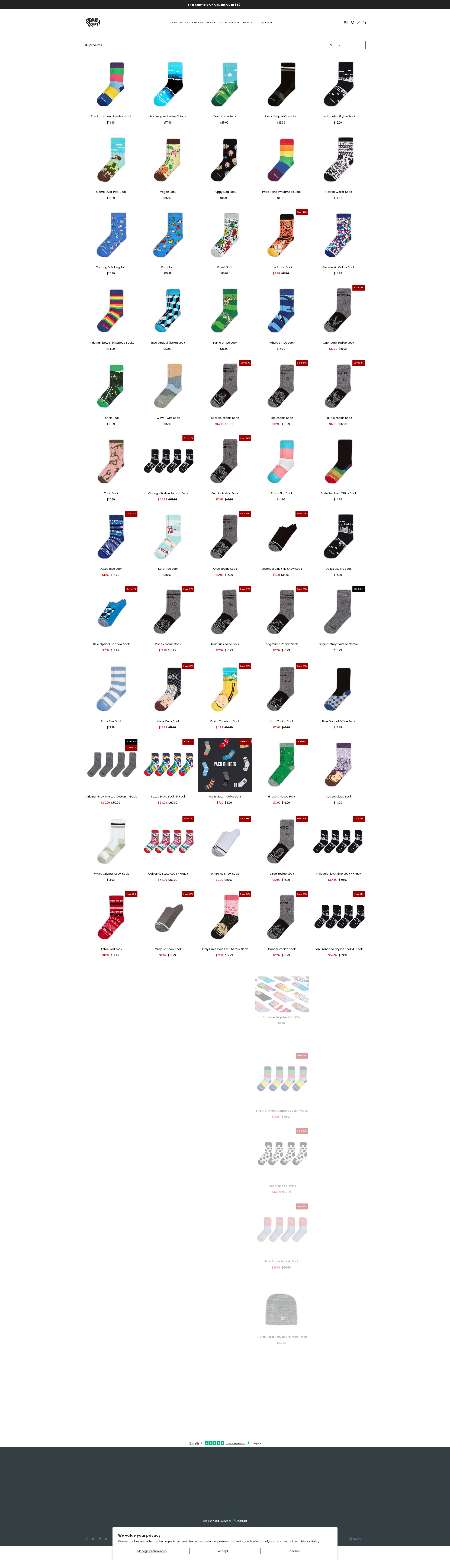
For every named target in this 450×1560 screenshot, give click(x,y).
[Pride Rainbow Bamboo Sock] (282, 160)
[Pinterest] (100, 1528)
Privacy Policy (93, 1499)
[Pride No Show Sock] (168, 993)
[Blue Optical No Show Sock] (111, 612)
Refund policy (93, 1513)
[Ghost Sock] (225, 235)
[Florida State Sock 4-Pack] (168, 1294)
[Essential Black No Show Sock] (282, 537)
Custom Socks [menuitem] (227, 22)
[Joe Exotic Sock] (282, 235)
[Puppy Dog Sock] (225, 160)
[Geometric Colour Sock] (339, 235)
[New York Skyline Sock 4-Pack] (339, 993)
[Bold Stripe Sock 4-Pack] (282, 1219)
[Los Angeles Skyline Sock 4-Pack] (111, 1294)
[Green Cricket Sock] (282, 765)
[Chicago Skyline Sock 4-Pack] (168, 461)
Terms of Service (96, 1508)
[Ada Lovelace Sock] (339, 765)
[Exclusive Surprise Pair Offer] (282, 984)
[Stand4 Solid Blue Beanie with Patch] (339, 1294)
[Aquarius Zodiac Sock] (225, 612)
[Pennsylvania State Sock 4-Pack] (339, 1068)
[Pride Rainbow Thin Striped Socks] (111, 311)
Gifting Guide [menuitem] (264, 22)
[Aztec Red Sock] (111, 917)
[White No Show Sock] (225, 842)
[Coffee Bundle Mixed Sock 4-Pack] (225, 1219)
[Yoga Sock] (111, 461)
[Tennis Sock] (111, 386)
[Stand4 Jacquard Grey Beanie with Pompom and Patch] (111, 1374)
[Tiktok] (106, 1528)
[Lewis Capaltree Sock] (225, 1143)
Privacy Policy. (310, 1541)
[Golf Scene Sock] (225, 85)
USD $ (357, 1528)
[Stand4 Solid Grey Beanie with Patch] (282, 1294)
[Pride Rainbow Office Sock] (339, 461)
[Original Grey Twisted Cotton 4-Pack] (111, 765)
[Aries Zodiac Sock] (225, 537)
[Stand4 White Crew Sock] (168, 1143)
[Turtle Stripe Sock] (225, 311)
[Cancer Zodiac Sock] (282, 917)
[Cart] (364, 22)
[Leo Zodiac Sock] (282, 386)
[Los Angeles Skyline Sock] (339, 85)
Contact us (92, 1495)
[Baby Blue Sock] (111, 689)
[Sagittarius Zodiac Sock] (282, 612)
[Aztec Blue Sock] (111, 537)
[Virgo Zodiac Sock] (282, 842)
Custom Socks (94, 1473)
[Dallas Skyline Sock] (339, 537)
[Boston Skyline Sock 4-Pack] (111, 1068)
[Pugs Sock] (168, 235)
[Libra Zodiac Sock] (282, 689)
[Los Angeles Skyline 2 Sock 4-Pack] (339, 1143)
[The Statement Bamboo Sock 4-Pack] (282, 1068)
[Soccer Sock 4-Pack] (282, 1143)
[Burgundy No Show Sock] (225, 1068)
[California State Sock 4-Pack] (168, 842)
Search (89, 1463)
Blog (87, 1468)
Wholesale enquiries (98, 1481)
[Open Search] (352, 22)
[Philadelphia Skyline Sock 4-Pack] (339, 842)
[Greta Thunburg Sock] (225, 689)
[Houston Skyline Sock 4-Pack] (111, 1219)
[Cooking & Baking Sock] (111, 235)
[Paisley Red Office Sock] (225, 993)
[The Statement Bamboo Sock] (111, 85)
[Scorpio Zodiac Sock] (225, 386)
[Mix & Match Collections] (225, 765)
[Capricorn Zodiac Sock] (339, 311)
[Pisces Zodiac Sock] (168, 612)
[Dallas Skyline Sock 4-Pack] (168, 1219)
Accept (223, 1551)
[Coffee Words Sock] (339, 160)
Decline (294, 1551)
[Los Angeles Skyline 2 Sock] (168, 85)
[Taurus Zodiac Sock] (339, 386)
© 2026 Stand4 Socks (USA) (103, 1538)
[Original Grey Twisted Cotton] (339, 612)
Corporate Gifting (96, 1477)
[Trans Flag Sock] (282, 461)
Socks (175, 22)
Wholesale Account (97, 1486)
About (246, 22)
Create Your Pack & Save (173, 1468)
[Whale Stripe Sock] (282, 311)
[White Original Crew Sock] (111, 842)
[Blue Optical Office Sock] (339, 689)
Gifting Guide (165, 1481)
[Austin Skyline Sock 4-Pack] (168, 1068)
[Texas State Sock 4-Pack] (168, 765)
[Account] (358, 22)
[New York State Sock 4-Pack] (339, 1219)
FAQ (87, 1490)
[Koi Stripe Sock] (168, 537)
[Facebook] (87, 1528)
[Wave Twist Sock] (168, 386)
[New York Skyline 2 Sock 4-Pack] (168, 1374)
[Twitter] (93, 1528)
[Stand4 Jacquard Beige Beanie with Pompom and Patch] (225, 1294)
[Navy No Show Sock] (111, 1143)
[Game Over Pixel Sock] (111, 160)
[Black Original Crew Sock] (282, 85)
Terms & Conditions (97, 1504)
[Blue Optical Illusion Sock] (168, 311)
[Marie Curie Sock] (168, 689)
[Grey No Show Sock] (168, 917)
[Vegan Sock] (168, 160)
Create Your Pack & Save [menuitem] (200, 22)
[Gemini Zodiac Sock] (225, 461)
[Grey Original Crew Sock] (111, 993)
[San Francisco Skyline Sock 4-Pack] (339, 917)
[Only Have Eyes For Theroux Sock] (225, 917)
